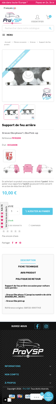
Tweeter (16, 243)
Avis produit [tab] (28, 272)
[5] (19, 231)
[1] (3, 231)
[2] (7, 231)
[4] (15, 231)
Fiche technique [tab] (28, 266)
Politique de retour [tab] (28, 279)
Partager (12, 243)
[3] (11, 231)
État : (4, 145)
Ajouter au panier (38, 211)
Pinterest (20, 243)
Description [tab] (28, 260)
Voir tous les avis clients (6, 216)
